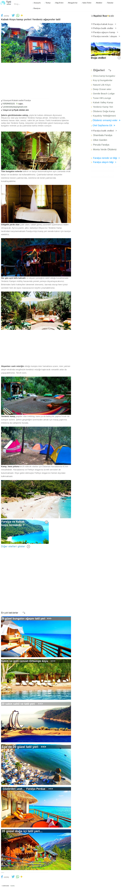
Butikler (99, 3)
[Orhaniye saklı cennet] (36, 679)
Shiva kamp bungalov (104, 76)
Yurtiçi (48, 3)
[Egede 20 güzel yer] (36, 764)
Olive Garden (100, 140)
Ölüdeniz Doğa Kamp (104, 111)
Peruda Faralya (101, 144)
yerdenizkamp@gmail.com (15, 107)
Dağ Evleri (59, 3)
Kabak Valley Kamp (103, 102)
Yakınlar (110, 3)
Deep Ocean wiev (102, 89)
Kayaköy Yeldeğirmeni (104, 115)
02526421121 (9, 104)
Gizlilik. (12, 885)
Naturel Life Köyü (102, 85)
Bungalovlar (72, 3)
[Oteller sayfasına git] (16, 546)
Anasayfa (37, 3)
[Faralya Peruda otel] (36, 807)
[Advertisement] (37, 81)
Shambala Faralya (102, 135)
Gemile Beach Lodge (104, 93)
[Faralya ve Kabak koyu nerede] (25, 531)
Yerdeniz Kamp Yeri (103, 107)
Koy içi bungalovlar (102, 80)
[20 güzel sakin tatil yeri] (36, 722)
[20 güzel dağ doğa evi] (36, 849)
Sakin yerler (86, 3)
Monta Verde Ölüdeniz (105, 149)
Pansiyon (37, 8)
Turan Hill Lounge (102, 98)
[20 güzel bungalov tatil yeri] (36, 637)
